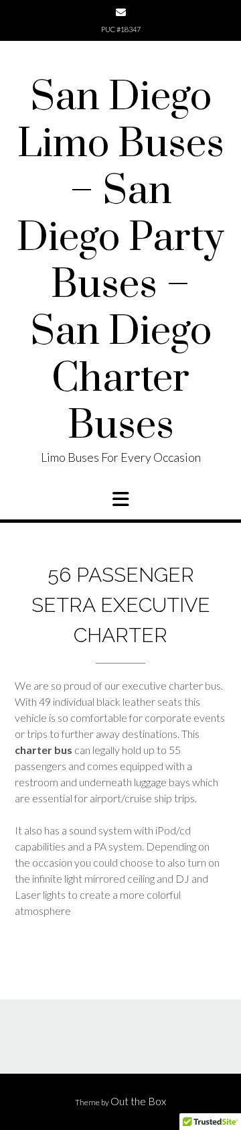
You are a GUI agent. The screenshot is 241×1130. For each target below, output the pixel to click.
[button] (120, 499)
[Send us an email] (121, 12)
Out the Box (138, 1100)
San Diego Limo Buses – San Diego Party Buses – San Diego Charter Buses (120, 262)
